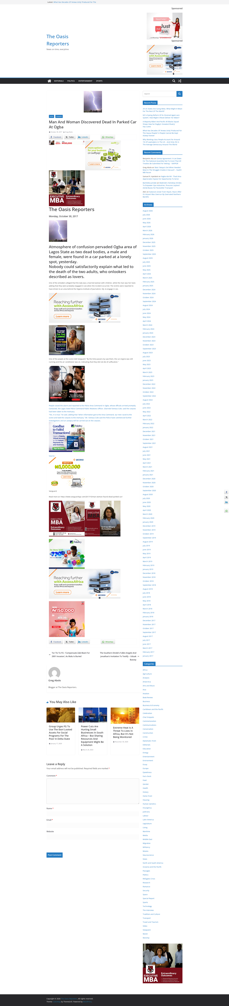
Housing (146, 800)
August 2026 (148, 211)
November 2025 (149, 246)
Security (146, 890)
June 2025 (147, 266)
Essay (145, 764)
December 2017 (149, 620)
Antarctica (147, 682)
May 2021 (146, 459)
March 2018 (147, 609)
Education (147, 749)
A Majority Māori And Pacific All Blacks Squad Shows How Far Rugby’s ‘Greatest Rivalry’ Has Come (161, 124)
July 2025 (146, 262)
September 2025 (149, 254)
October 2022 (148, 392)
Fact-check (147, 776)
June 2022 (147, 408)
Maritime (146, 831)
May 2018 (146, 601)
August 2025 (148, 258)
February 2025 (148, 282)
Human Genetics (149, 804)
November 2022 (149, 388)
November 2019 (149, 530)
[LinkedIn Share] (226, 502)
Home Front (147, 796)
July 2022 (146, 404)
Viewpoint (147, 930)
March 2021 (147, 467)
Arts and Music (149, 686)
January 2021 (148, 475)
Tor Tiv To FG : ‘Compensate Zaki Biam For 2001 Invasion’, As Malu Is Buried (71, 655)
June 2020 (147, 502)
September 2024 (149, 301)
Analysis (146, 678)
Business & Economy (151, 705)
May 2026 (146, 222)
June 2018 (147, 597)
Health (145, 788)
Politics (71, 81)
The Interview (148, 910)
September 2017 (149, 632)
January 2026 (148, 238)
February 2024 (148, 329)
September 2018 (149, 585)
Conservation (148, 729)
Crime (145, 737)
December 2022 (149, 384)
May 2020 (146, 506)
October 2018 (148, 581)
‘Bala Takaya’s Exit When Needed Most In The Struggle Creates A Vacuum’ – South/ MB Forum (162, 170)
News (51, 116)
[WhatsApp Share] (226, 510)
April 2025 (147, 274)
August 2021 (148, 447)
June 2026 (147, 219)
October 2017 (148, 628)
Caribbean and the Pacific (153, 709)
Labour (145, 816)
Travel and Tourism (150, 922)
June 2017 (147, 644)
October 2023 (148, 345)
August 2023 (148, 352)
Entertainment (85, 81)
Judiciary (146, 812)
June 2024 (147, 313)
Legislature (147, 823)
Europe (145, 768)
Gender (146, 784)
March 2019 (147, 561)
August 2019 (148, 542)
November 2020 (149, 482)
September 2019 (149, 538)
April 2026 (147, 226)
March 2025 (147, 278)
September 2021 (149, 443)
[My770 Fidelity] (67, 540)
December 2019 (149, 526)
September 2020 (149, 490)
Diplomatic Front (149, 741)
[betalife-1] (67, 142)
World (145, 934)
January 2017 (148, 656)
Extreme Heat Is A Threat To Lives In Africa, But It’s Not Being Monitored (123, 732)
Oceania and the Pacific (152, 867)
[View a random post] (179, 81)
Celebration (147, 713)
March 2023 (147, 372)
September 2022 (149, 396)
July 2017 (146, 640)
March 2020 (147, 514)
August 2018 (148, 589)
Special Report (148, 898)
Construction (148, 733)
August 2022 (148, 400)
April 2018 (147, 605)
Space (145, 894)
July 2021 (146, 451)
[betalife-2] (67, 367)
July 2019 (146, 545)
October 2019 (148, 534)
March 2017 (147, 648)
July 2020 (146, 498)
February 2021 (148, 471)
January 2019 (148, 569)
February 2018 (148, 612)
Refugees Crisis (149, 879)
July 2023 (146, 356)
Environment (148, 760)
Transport (147, 918)
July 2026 (146, 215)
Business (146, 701)
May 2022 (146, 412)
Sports (99, 81)
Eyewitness (147, 772)
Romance (146, 886)
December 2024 (149, 289)
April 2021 (147, 463)
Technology (147, 906)
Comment (52, 775)
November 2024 (149, 293)
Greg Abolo (69, 132)
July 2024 (146, 309)
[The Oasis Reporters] (49, 81)
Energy (145, 752)
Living (145, 827)
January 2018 (148, 616)
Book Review (148, 697)
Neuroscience (148, 855)
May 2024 (146, 317)
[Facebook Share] (226, 492)
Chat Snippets (148, 717)
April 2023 (147, 368)
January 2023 (148, 380)
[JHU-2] (102, 502)
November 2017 (149, 624)
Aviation (146, 693)
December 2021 (149, 431)
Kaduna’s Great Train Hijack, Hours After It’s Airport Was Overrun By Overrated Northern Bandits (162, 194)
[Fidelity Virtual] (67, 423)
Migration (147, 843)
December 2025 (149, 242)
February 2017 (148, 652)
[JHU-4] (67, 172)
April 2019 (147, 557)
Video (145, 926)
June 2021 (147, 455)
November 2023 (149, 341)
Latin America (148, 819)
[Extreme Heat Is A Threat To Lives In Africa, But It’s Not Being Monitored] (125, 709)
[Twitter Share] (226, 497)
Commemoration (149, 721)
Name (50, 808)
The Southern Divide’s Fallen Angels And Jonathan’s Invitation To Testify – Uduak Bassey (118, 656)
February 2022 (148, 423)
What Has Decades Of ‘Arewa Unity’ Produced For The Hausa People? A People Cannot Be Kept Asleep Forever (76, 3)
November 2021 (149, 435)
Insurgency (147, 808)
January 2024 (148, 333)
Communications (149, 725)
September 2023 (149, 349)
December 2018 (149, 573)
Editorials (59, 81)
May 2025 (146, 270)
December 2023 (149, 337)
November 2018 (149, 577)
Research (146, 882)
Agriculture (147, 674)
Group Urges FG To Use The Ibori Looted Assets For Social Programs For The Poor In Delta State (60, 732)
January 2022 (148, 427)
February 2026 (148, 234)
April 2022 (147, 415)
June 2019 (147, 549)
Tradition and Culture (151, 914)
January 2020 (148, 522)
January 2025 (148, 285)
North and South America (153, 863)
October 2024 (148, 297)
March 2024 (147, 325)
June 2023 (147, 360)
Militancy (146, 847)
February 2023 (148, 376)
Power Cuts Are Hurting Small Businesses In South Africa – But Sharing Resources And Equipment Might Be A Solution (92, 736)
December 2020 (149, 479)
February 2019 (148, 565)
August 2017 (148, 636)
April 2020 (147, 510)
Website (50, 831)
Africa (145, 670)
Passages (59, 116)
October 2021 (148, 439)
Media (145, 835)
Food (145, 780)
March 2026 (147, 230)
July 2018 (146, 593)
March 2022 (147, 419)
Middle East (147, 839)
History (145, 792)
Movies (145, 851)
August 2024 (148, 305)
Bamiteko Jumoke (149, 183)
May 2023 (146, 364)
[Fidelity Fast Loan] (67, 327)
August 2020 (148, 494)
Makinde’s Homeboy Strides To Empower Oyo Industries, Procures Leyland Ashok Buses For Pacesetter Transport (162, 185)
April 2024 (147, 321)
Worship (146, 938)
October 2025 (148, 250)
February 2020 (148, 518)
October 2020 (148, 486)
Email (50, 820)
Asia (144, 689)
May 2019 (146, 553)
